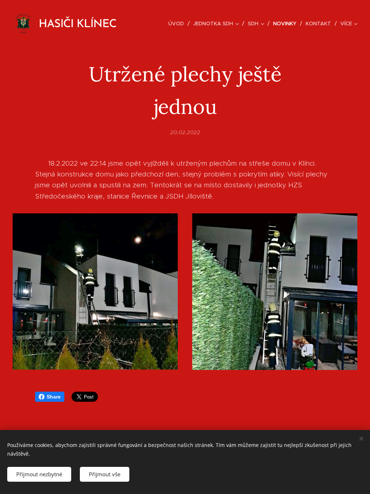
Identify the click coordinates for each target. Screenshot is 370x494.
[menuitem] (178, 23)
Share (54, 397)
